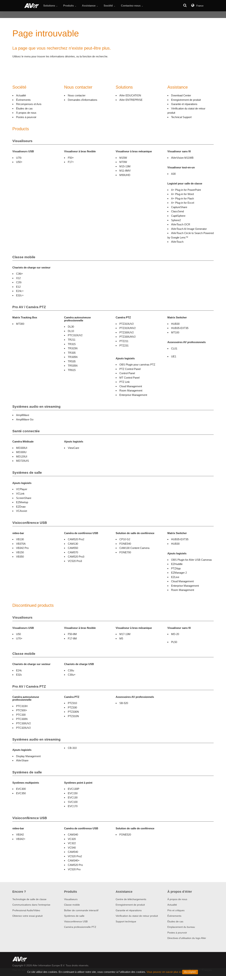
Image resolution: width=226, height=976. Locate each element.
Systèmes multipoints (25, 782)
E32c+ (20, 295)
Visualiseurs (22, 141)
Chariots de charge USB (79, 664)
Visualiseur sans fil (179, 151)
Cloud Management (130, 386)
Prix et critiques (176, 910)
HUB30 (175, 323)
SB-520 (123, 703)
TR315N (73, 348)
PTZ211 (123, 341)
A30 (173, 173)
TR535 (72, 361)
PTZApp (176, 568)
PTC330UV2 (23, 723)
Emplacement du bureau (181, 927)
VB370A (21, 543)
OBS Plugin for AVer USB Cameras (191, 559)
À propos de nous (26, 112)
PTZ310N (73, 716)
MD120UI (21, 456)
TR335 (72, 352)
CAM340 (73, 834)
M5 (121, 638)
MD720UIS (22, 460)
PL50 (174, 641)
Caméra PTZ (123, 317)
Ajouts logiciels (125, 358)
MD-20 (175, 634)
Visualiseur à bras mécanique (134, 151)
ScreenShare (23, 497)
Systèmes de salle (27, 472)
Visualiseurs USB (23, 151)
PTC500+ (21, 710)
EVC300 (21, 788)
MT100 (175, 332)
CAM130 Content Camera (134, 547)
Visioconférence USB (29, 523)
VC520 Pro (74, 869)
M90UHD (124, 174)
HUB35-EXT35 (179, 328)
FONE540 (125, 543)
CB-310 (72, 747)
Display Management (28, 756)
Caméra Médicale (23, 441)
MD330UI (21, 447)
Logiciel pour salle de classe (184, 183)
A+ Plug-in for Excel (182, 202)
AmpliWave (22, 415)
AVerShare (22, 760)
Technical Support (181, 117)
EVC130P (73, 788)
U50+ (19, 161)
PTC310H (22, 706)
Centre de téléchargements (131, 899)
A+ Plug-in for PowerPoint (186, 189)
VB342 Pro (22, 547)
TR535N (73, 365)
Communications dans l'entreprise (31, 904)
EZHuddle (177, 563)
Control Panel (127, 373)
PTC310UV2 (75, 335)
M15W (123, 157)
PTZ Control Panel (130, 368)
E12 (18, 286)
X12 (18, 278)
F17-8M (72, 638)
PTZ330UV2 (126, 332)
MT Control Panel (129, 377)
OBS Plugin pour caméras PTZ (137, 364)
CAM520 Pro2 (76, 539)
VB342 (20, 834)
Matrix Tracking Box (24, 317)
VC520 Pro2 (75, 856)
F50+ (71, 157)
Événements (23, 99)
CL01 (174, 348)
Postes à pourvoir (26, 117)
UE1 (173, 356)
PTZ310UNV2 (127, 328)
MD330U (21, 452)
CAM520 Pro (75, 864)
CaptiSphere (178, 215)
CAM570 (73, 552)
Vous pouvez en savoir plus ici (164, 971)
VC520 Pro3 (75, 560)
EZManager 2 (179, 572)
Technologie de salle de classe (29, 899)
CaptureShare (179, 207)
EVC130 (73, 797)
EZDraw (21, 506)
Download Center (181, 95)
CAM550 (73, 547)
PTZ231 (124, 345)
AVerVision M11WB (182, 157)
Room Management (130, 390)
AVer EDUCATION (130, 95)
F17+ (71, 161)
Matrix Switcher (177, 317)
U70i (18, 157)
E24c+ (20, 290)
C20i (18, 282)
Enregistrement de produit (186, 99)
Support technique (126, 921)
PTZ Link (124, 381)
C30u (71, 670)
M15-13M (124, 166)
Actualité (21, 95)
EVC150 (73, 793)
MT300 (20, 323)
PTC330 (21, 714)
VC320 (72, 838)
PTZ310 (72, 703)
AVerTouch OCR (180, 224)
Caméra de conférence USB (81, 533)
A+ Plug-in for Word (182, 194)
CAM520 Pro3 (76, 556)
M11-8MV (125, 170)
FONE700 (125, 552)
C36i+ (19, 273)
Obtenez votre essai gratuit (27, 915)
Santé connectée (26, 431)
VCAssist (21, 510)
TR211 (71, 339)
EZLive (175, 577)
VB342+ (20, 838)
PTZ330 (72, 707)
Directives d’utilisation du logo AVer (186, 938)
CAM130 (73, 543)
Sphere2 (176, 220)
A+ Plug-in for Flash (182, 198)
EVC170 (73, 806)
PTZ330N (73, 711)
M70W (123, 161)
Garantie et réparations (184, 104)
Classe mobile (23, 257)
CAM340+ (74, 860)
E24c (19, 670)
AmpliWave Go (24, 419)
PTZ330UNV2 (127, 336)
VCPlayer (21, 489)
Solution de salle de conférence (135, 533)
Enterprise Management (133, 394)
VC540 (72, 847)
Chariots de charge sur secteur (31, 267)
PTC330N (22, 718)
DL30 (71, 326)
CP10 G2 (124, 539)
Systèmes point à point (78, 782)
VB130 (20, 539)
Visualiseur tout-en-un (181, 167)
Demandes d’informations (82, 99)
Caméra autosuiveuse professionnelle (77, 319)
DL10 (71, 331)
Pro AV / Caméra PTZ (29, 307)
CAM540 (73, 851)
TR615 (72, 370)
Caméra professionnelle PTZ (80, 927)
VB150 (20, 552)
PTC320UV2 (23, 727)
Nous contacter (76, 95)
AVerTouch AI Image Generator (189, 228)
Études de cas (24, 108)
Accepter (190, 971)
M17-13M (124, 634)
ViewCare (73, 447)
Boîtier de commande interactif (81, 910)
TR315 (72, 344)
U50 (18, 634)
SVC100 (73, 801)
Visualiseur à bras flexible (80, 151)
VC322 (72, 843)
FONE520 (125, 834)
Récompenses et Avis (28, 104)
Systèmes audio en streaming (36, 406)
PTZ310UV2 (126, 323)
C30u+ (72, 674)
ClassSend (177, 211)
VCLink (20, 493)
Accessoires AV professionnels (186, 342)
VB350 (20, 556)
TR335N (73, 356)
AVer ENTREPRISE (130, 99)
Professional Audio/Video (26, 910)
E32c (19, 674)
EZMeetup (22, 502)
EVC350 (21, 793)
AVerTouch (177, 241)
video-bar (18, 533)
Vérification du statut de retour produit (137, 915)
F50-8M (72, 634)
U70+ (19, 638)
